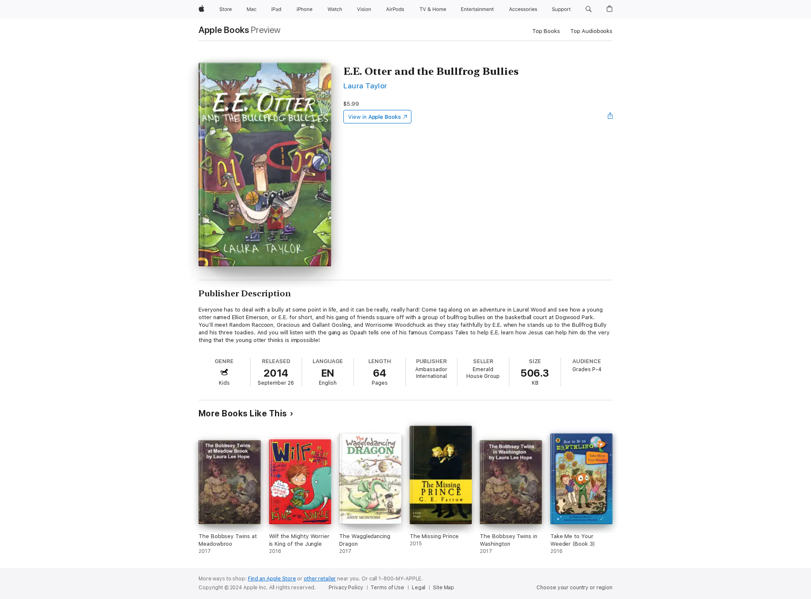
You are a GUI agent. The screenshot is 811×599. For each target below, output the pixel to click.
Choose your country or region (574, 588)
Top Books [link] (546, 31)
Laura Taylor (365, 85)
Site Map (443, 588)
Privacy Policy (346, 588)
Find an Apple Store (272, 579)
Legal (418, 588)
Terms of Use (387, 588)
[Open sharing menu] (610, 116)
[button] (588, 9)
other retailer (320, 579)
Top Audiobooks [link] (591, 31)
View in (374, 117)
